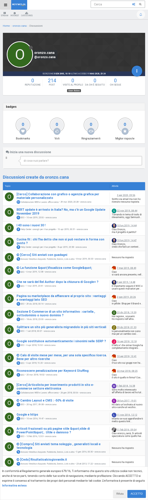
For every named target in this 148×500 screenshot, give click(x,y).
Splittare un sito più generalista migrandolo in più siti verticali (61, 327)
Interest (14, 15)
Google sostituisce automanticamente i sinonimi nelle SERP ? (61, 341)
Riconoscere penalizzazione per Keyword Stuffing (53, 371)
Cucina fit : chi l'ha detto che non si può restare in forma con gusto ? (60, 241)
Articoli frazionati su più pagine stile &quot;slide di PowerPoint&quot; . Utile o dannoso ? (53, 430)
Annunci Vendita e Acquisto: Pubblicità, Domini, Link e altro (47, 259)
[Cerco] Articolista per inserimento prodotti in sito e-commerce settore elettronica (55, 386)
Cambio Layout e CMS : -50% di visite (47, 400)
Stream (4, 15)
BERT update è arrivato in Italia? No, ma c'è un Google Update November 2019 (61, 211)
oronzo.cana (85, 202)
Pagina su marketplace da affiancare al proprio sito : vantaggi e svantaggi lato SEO (61, 297)
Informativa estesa (14, 485)
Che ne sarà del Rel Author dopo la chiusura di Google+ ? (57, 282)
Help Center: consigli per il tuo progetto (38, 229)
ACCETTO (137, 493)
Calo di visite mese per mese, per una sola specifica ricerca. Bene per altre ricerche (62, 357)
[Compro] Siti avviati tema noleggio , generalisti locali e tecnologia (59, 446)
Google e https (27, 414)
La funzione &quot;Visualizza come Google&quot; (56, 268)
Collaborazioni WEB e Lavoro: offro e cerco (39, 202)
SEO (22, 217)
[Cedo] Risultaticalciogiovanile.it (43, 459)
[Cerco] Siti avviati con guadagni (43, 255)
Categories (27, 15)
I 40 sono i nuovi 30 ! (31, 225)
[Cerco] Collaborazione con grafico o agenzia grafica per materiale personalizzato (58, 196)
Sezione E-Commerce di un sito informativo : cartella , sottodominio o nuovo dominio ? (56, 313)
